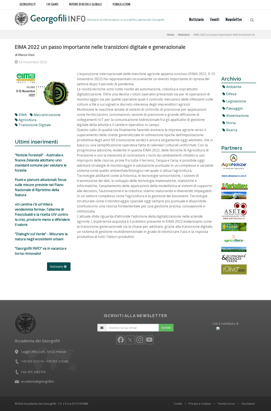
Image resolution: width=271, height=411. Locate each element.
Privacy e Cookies (200, 403)
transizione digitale (34, 125)
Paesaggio (234, 108)
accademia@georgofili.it (37, 381)
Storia (230, 122)
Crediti (178, 403)
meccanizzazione (47, 114)
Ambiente (233, 86)
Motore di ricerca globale (85, 4)
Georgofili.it (27, 4)
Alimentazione (237, 115)
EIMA (22, 114)
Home (170, 34)
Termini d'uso (226, 403)
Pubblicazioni (121, 4)
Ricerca (231, 130)
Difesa (230, 94)
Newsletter (233, 20)
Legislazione (235, 101)
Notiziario (196, 20)
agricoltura (27, 119)
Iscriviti (166, 328)
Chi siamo (52, 4)
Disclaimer (248, 403)
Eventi (214, 20)
